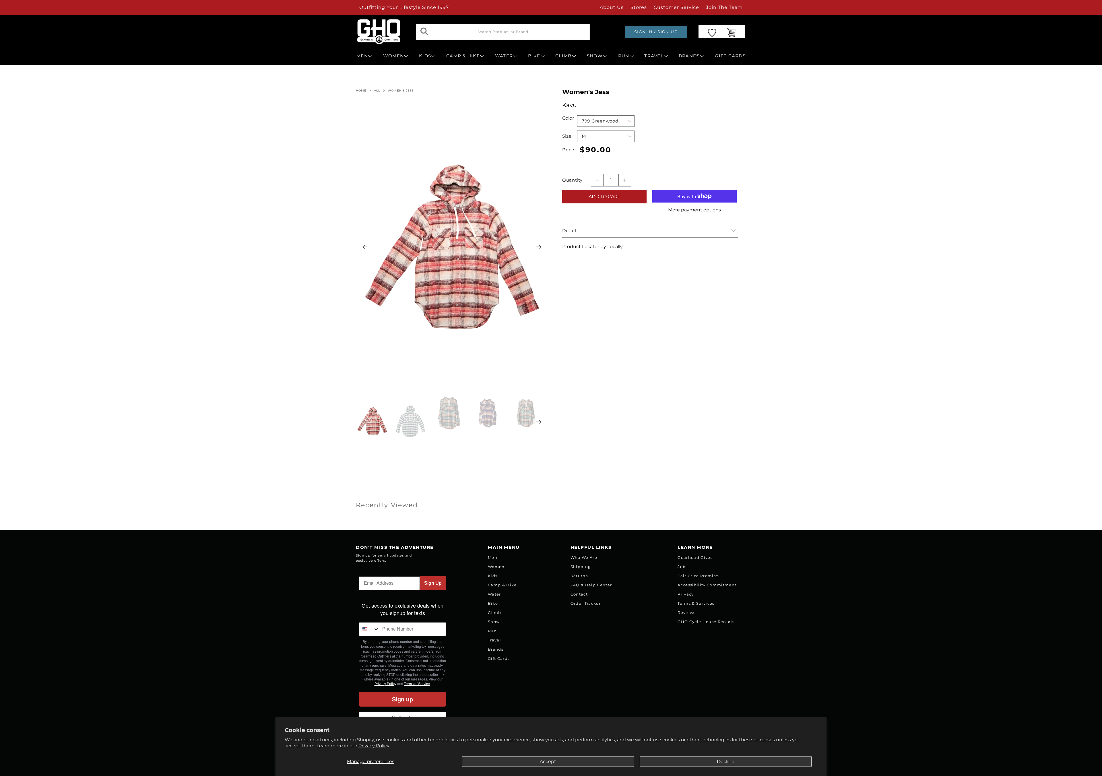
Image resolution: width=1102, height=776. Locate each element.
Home (361, 90)
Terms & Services (696, 603)
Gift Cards (499, 658)
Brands (495, 649)
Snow (494, 621)
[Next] (539, 247)
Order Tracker (586, 603)
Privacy (686, 594)
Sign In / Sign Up (656, 31)
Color (568, 118)
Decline (725, 761)
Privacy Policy (373, 745)
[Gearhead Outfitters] (378, 31)
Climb (494, 612)
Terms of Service (417, 684)
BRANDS (689, 56)
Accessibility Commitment (707, 585)
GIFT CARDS (730, 56)
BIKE (534, 56)
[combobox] (369, 629)
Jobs (683, 566)
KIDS (425, 56)
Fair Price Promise (698, 575)
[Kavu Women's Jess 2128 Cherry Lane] (452, 247)
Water (494, 594)
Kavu (569, 105)
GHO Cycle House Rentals (706, 621)
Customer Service (676, 7)
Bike (493, 603)
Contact (579, 594)
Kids (492, 575)
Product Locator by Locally (592, 246)
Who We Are (584, 557)
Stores (638, 7)
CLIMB (563, 56)
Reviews (686, 612)
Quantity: (573, 180)
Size (566, 136)
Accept (548, 761)
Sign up (402, 699)
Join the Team (724, 7)
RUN (623, 56)
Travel (494, 640)
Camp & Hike (502, 585)
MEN (362, 56)
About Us (612, 7)
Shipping (581, 566)
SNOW (595, 56)
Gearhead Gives (695, 557)
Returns (579, 575)
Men (492, 557)
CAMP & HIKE (463, 56)
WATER (504, 56)
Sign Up (433, 583)
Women (496, 566)
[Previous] (365, 247)
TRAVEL (653, 56)
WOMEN (393, 56)
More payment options (694, 210)
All (377, 90)
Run (492, 631)
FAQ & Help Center (591, 585)
